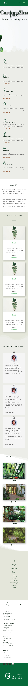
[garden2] (14, 478)
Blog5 (14, 279)
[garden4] (14, 521)
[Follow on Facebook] (4, 664)
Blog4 (14, 315)
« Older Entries (6, 335)
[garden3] (14, 543)
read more (14, 257)
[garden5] (14, 500)
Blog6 (14, 243)
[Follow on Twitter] (7, 664)
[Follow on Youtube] (10, 664)
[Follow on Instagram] (13, 664)
